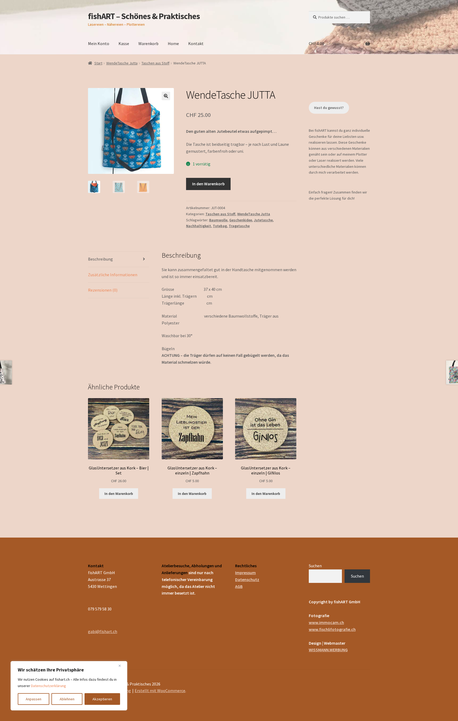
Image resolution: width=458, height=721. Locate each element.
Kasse (123, 43)
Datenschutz (247, 579)
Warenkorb (148, 43)
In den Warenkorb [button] (118, 493)
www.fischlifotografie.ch (332, 629)
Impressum (245, 572)
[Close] (121, 665)
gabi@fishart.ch (102, 631)
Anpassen (33, 699)
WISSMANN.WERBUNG (328, 649)
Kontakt (196, 43)
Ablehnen (67, 699)
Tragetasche (239, 225)
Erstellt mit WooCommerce (160, 690)
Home (173, 43)
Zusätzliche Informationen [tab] (112, 274)
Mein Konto (98, 43)
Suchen (315, 565)
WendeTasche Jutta (122, 63)
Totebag (220, 225)
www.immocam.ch (326, 622)
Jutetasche (263, 220)
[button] (166, 96)
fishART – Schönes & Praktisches (144, 16)
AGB (239, 586)
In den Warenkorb (208, 183)
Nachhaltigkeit (198, 225)
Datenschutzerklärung (48, 685)
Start (98, 63)
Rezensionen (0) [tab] (102, 290)
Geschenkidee (240, 220)
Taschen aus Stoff (155, 63)
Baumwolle (218, 220)
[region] (69, 685)
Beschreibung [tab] (100, 259)
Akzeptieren (102, 699)
